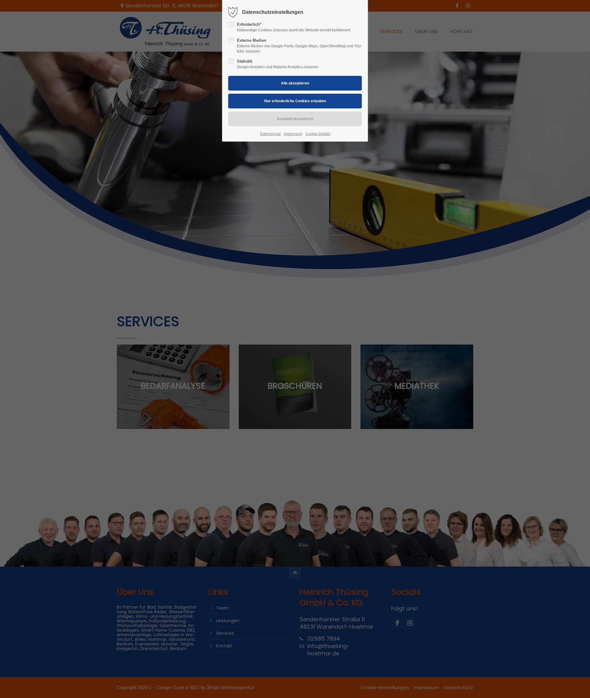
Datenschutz (270, 134)
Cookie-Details (317, 134)
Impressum (293, 134)
